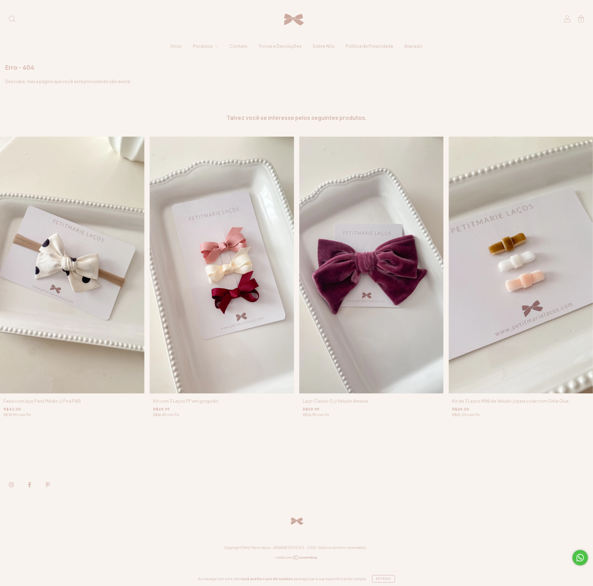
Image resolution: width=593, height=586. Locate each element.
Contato (238, 46)
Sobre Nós (324, 46)
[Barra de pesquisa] (12, 19)
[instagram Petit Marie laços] (11, 484)
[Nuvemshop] (296, 558)
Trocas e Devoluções (280, 46)
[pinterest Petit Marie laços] (48, 484)
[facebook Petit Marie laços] (29, 484)
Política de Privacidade (369, 46)
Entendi (383, 579)
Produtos (203, 46)
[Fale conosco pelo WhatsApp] (580, 557)
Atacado (413, 46)
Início (176, 46)
